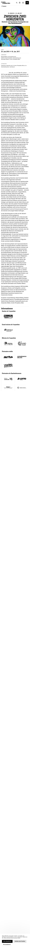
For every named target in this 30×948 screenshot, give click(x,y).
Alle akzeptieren (7, 941)
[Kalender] (20, 2)
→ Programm (3, 6)
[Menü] (27, 2)
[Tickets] (23, 2)
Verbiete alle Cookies (20, 941)
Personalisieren (7, 944)
